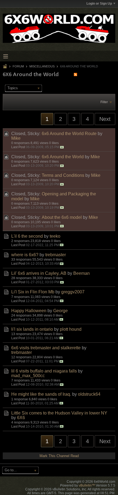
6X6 (21, 417)
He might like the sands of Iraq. (41, 394)
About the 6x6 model (62, 217)
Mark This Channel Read (59, 456)
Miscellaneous (42, 66)
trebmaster (55, 254)
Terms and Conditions (63, 175)
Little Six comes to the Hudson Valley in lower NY (59, 413)
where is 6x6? (24, 254)
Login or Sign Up (99, 3)
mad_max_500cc (28, 375)
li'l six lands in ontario (32, 329)
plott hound (71, 329)
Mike (16, 138)
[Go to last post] (62, 147)
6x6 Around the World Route (69, 133)
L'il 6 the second (27, 236)
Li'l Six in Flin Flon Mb (32, 292)
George (60, 310)
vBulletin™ (87, 485)
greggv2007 (73, 292)
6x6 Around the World (63, 156)
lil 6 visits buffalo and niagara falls (44, 371)
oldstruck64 (89, 394)
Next (105, 119)
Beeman (81, 273)
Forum (18, 66)
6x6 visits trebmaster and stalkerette (46, 347)
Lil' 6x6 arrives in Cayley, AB (38, 273)
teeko (55, 236)
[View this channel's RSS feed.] (75, 74)
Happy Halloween (28, 310)
